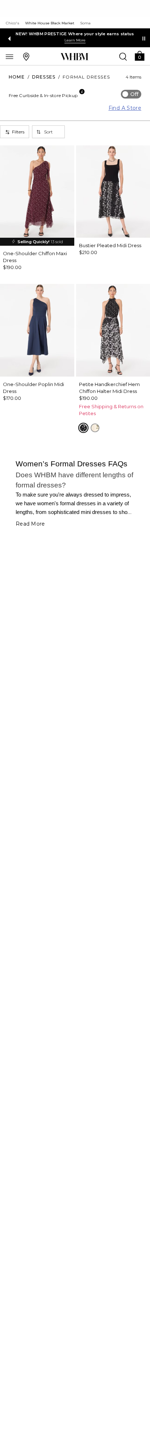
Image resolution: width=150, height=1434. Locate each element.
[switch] (131, 94)
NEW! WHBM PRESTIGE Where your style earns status (75, 34)
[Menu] (9, 56)
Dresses (43, 77)
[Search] (123, 56)
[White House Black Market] (74, 56)
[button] (139, 55)
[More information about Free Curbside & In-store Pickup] (82, 91)
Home (17, 77)
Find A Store (124, 108)
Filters (18, 131)
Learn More (75, 40)
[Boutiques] (26, 56)
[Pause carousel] (143, 38)
